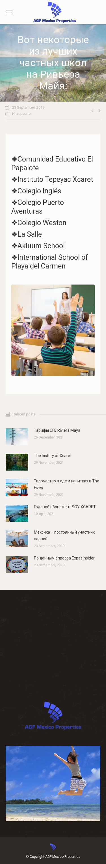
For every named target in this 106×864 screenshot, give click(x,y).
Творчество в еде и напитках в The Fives (66, 484)
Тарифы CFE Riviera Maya (57, 430)
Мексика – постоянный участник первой (64, 535)
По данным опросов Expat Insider (64, 558)
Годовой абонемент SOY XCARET (65, 507)
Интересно (21, 113)
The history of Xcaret (53, 455)
